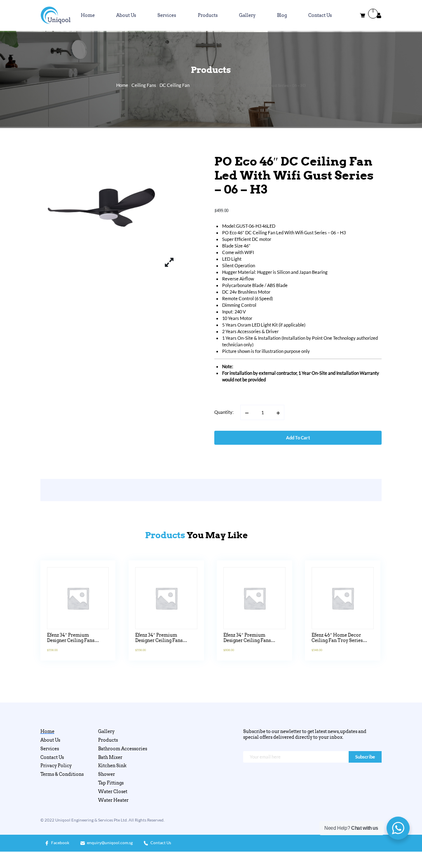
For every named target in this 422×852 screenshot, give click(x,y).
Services (166, 15)
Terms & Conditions (62, 774)
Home (88, 15)
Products (208, 15)
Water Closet (112, 791)
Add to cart (298, 437)
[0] (362, 15)
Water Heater (113, 800)
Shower (106, 774)
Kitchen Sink (112, 765)
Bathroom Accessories (122, 749)
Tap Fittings (111, 783)
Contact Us (320, 15)
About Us (126, 15)
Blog (282, 15)
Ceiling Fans (143, 85)
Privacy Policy (56, 765)
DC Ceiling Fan (174, 85)
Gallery (247, 15)
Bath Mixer (110, 757)
